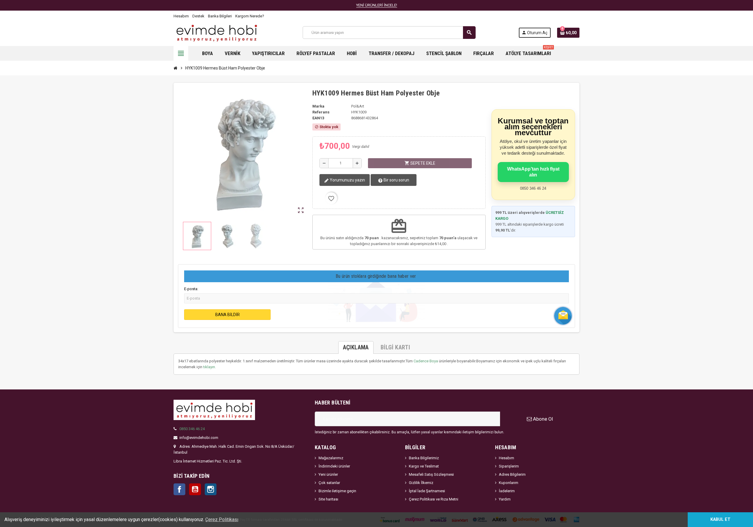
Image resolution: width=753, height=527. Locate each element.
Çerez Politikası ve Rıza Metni (433, 499)
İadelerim (507, 491)
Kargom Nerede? (249, 16)
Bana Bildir (227, 314)
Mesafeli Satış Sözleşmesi (431, 474)
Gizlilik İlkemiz (421, 482)
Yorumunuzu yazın (347, 180)
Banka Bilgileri (220, 16)
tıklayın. (209, 367)
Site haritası (328, 499)
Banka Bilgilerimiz (424, 458)
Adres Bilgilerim (512, 474)
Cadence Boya (426, 361)
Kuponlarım (508, 482)
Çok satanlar (329, 482)
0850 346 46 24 (192, 429)
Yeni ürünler (328, 474)
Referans (320, 112)
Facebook (179, 489)
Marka (318, 106)
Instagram (210, 489)
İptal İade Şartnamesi (427, 491)
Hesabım (181, 16)
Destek (198, 16)
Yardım (505, 499)
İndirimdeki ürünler (334, 466)
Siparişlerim (509, 466)
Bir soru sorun (396, 180)
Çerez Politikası (221, 519)
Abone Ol (542, 419)
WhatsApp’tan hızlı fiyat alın (533, 171)
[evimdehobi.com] (217, 32)
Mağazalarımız (331, 458)
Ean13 (318, 118)
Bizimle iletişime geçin (337, 491)
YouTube (195, 489)
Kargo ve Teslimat (424, 466)
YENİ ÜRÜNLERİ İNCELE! (376, 5)
